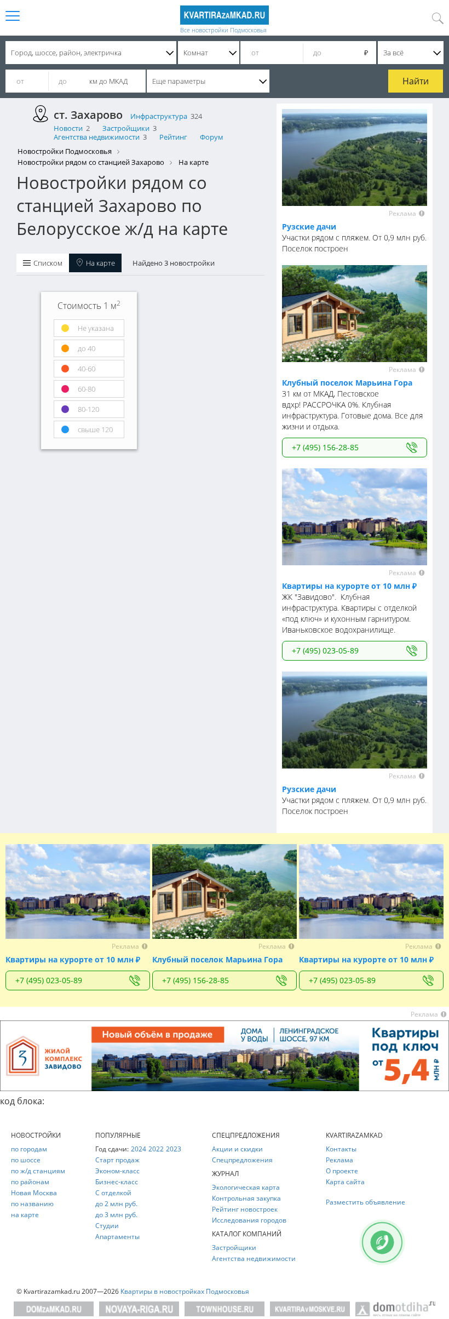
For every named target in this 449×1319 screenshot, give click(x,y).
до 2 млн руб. (116, 1203)
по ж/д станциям (38, 1170)
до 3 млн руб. (116, 1214)
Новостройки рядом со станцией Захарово (91, 162)
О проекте (342, 1170)
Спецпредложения (242, 1160)
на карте (25, 1214)
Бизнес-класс (116, 1181)
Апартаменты (117, 1236)
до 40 (85, 348)
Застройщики (125, 128)
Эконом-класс (117, 1170)
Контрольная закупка (246, 1198)
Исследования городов (249, 1220)
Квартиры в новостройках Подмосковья (184, 1291)
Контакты (341, 1149)
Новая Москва (34, 1192)
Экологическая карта (246, 1187)
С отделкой (113, 1192)
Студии (107, 1225)
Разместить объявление (365, 1202)
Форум (211, 137)
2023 (173, 1149)
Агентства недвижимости (97, 137)
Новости (68, 128)
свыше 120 (94, 429)
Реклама (339, 1160)
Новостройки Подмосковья (65, 151)
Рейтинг (173, 137)
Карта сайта (345, 1181)
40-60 (85, 369)
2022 (156, 1149)
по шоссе (26, 1160)
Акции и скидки (237, 1149)
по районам (30, 1181)
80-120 (87, 409)
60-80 (85, 389)
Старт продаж (117, 1160)
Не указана (95, 328)
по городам (29, 1149)
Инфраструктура (158, 116)
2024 (138, 1149)
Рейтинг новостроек (245, 1209)
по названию (32, 1203)
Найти (415, 81)
